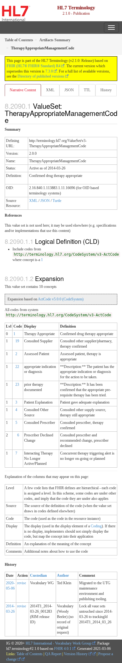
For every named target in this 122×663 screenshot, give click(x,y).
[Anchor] (11, 119)
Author (63, 575)
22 (17, 366)
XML (50, 90)
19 (17, 341)
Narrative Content (23, 90)
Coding (96, 526)
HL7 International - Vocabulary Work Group (58, 643)
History (106, 90)
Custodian (38, 575)
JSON (69, 90)
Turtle (57, 200)
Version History (76, 654)
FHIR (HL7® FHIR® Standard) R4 (33, 66)
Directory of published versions (41, 76)
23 (17, 384)
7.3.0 (49, 71)
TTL (87, 90)
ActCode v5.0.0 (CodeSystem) (61, 299)
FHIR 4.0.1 (62, 648)
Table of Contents (30, 654)
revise (21, 583)
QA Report (53, 654)
